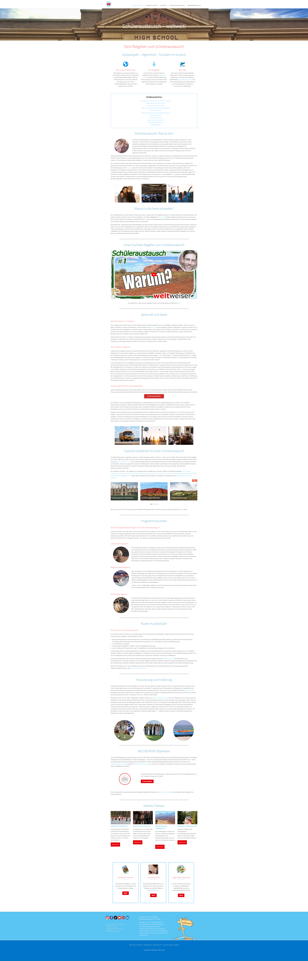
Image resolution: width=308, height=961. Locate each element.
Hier (157, 711)
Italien (180, 473)
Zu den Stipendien (147, 781)
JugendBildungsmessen (185, 79)
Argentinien (141, 473)
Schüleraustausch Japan (179, 498)
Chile (152, 473)
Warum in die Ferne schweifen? (155, 105)
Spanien (119, 475)
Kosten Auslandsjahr (155, 117)
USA (183, 471)
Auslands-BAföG (190, 690)
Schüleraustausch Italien (149, 498)
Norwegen (189, 473)
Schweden (114, 475)
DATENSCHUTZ (157, 945)
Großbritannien (122, 473)
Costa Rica (162, 473)
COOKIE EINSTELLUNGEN (171, 945)
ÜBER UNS (132, 945)
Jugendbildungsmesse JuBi (119, 764)
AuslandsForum (154, 890)
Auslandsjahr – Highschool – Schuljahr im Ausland (155, 100)
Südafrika (128, 475)
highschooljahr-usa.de (123, 461)
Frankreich (174, 473)
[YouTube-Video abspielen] (154, 274)
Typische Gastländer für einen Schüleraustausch (155, 112)
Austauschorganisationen (138, 668)
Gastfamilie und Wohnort (119, 826)
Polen (195, 473)
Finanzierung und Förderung (155, 120)
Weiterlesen (115, 844)
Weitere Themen (155, 125)
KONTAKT (140, 945)
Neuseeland (114, 473)
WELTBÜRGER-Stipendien (155, 122)
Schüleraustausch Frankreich (121, 498)
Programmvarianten (155, 115)
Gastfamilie (161, 217)
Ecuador (168, 473)
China (156, 473)
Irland (136, 473)
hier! (178, 303)
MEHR (125, 893)
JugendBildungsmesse (112, 931)
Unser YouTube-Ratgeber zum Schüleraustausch (155, 108)
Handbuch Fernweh (168, 658)
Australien (131, 473)
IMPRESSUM (148, 945)
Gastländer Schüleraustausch (187, 826)
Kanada (187, 471)
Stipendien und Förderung (141, 826)
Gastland (153, 327)
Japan (184, 473)
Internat (129, 168)
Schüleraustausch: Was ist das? (155, 103)
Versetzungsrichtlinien (154, 396)
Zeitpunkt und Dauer (155, 110)
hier (182, 509)
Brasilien (148, 473)
